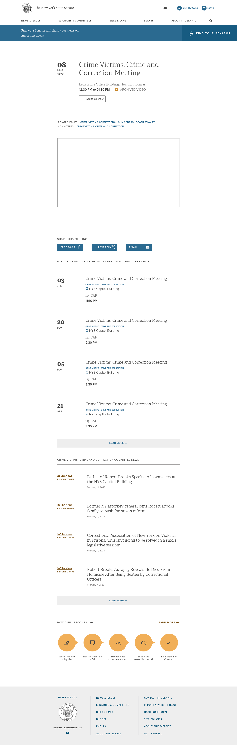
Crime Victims (92, 284)
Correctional (108, 122)
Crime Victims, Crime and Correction (100, 126)
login (210, 8)
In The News (64, 475)
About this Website (157, 726)
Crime (84, 122)
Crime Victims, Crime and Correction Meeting (126, 278)
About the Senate (108, 734)
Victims (93, 122)
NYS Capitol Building (104, 289)
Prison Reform (65, 479)
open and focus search (210, 21)
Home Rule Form (155, 712)
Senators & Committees (75, 21)
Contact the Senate (158, 698)
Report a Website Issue (160, 705)
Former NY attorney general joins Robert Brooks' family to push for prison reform (131, 508)
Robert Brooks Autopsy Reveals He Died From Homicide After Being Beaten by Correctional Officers (128, 574)
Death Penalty (145, 122)
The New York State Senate (54, 8)
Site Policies (153, 719)
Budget (101, 719)
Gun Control (126, 122)
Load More (116, 443)
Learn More (166, 622)
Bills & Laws (117, 21)
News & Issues (31, 21)
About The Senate (184, 21)
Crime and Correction (112, 284)
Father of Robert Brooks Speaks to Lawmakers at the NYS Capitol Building (131, 479)
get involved (190, 8)
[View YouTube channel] (165, 8)
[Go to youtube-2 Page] (67, 732)
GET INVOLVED (153, 734)
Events (149, 21)
